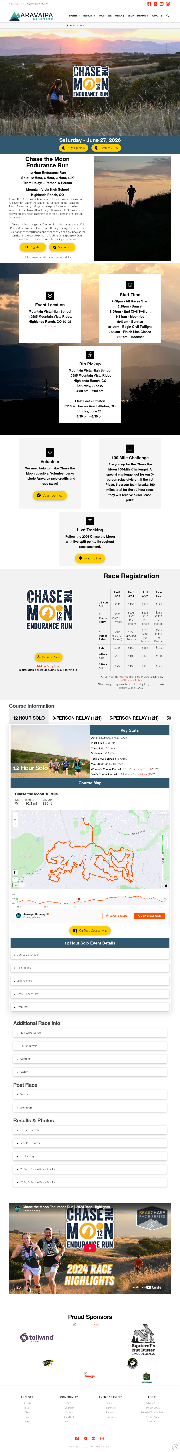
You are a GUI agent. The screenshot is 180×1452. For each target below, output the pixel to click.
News (27, 1417)
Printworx (110, 1407)
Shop (27, 1412)
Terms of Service (152, 1407)
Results (27, 1403)
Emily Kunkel (144, 769)
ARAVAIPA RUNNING (93, 1447)
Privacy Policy (152, 1403)
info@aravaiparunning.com (36, 3)
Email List (69, 1417)
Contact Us (69, 1421)
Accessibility (153, 1421)
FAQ (69, 1403)
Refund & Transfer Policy (153, 1412)
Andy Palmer (140, 774)
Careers (69, 1412)
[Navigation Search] (167, 15)
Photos (27, 1407)
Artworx (111, 1403)
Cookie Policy (152, 1417)
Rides (27, 1421)
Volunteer (69, 1407)
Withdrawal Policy (131, 680)
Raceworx (111, 1412)
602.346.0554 (16, 3)
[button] (90, 954)
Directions (50, 326)
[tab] (29, 716)
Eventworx (111, 1417)
